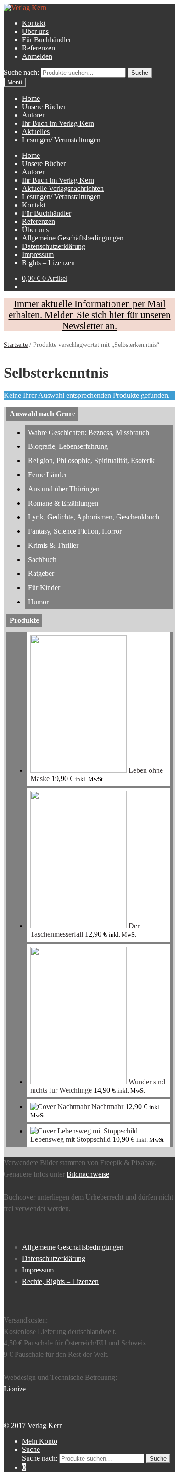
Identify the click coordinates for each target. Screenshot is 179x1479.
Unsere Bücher (44, 107)
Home (31, 98)
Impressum (38, 254)
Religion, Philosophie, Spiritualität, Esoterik (91, 460)
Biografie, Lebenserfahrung (68, 446)
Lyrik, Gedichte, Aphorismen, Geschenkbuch (93, 517)
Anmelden (37, 56)
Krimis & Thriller (53, 545)
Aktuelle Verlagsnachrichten (63, 188)
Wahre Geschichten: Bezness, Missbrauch (88, 432)
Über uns (35, 31)
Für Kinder (44, 588)
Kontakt (33, 23)
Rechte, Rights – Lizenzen (60, 1281)
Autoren (34, 115)
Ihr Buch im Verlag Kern (58, 123)
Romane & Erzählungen (63, 503)
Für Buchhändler (46, 40)
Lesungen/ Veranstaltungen (61, 140)
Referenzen (38, 48)
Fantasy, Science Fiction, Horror (75, 531)
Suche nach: (21, 72)
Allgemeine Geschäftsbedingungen (72, 238)
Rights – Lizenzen (48, 263)
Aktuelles (36, 131)
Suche (31, 1449)
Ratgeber (41, 573)
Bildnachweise (88, 1174)
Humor (38, 602)
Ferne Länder (47, 475)
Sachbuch (42, 560)
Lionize (15, 1389)
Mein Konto (39, 1441)
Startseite (16, 344)
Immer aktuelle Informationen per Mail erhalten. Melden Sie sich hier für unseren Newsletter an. (90, 314)
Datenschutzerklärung (53, 246)
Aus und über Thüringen (64, 489)
